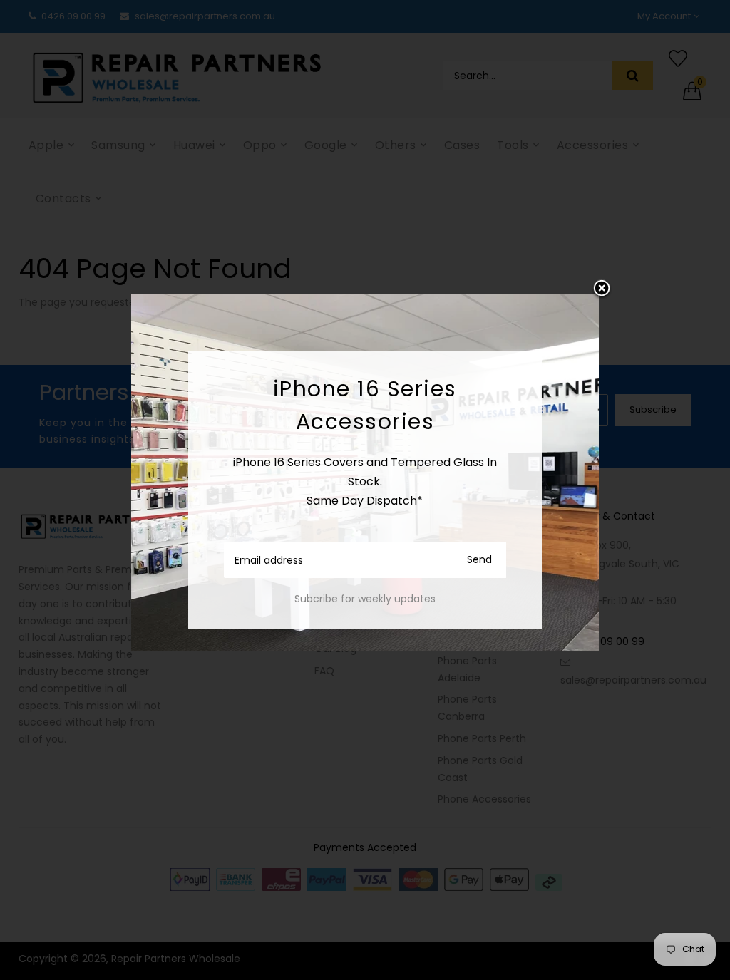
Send (479, 559)
